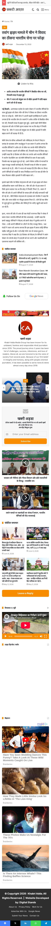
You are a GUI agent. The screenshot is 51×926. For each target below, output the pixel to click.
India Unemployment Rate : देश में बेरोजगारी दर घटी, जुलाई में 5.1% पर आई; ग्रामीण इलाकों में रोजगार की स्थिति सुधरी (33, 258)
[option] (25, 387)
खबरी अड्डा (9, 44)
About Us (13, 907)
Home (6, 21)
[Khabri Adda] (13, 9)
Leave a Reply (25, 593)
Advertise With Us (19, 911)
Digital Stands (27, 902)
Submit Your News (20, 915)
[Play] (5, 636)
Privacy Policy (24, 907)
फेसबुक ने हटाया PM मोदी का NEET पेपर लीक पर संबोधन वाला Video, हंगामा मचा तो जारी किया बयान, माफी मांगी (25, 390)
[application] (25, 625)
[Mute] (41, 636)
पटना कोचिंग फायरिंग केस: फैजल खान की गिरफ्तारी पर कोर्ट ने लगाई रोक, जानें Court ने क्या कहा (38, 545)
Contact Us (34, 915)
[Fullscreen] (45, 636)
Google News (34, 911)
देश (12, 21)
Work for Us (37, 907)
